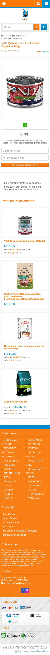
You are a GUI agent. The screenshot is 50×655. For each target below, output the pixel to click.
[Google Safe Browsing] (28, 635)
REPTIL (32, 477)
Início (5, 36)
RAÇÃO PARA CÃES (17, 36)
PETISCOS (34, 444)
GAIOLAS (8, 490)
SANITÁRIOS (35, 485)
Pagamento (9, 526)
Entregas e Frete (11, 522)
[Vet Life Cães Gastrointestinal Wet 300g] (25, 232)
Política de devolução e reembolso (20, 531)
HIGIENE (8, 494)
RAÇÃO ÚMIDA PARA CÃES (11, 39)
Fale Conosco (10, 514)
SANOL (32, 490)
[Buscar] (36, 27)
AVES (7, 477)
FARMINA (45, 51)
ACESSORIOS (11, 461)
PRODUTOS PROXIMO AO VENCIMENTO (9, 452)
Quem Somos (10, 518)
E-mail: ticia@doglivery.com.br (16, 583)
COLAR (8, 485)
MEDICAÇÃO (35, 440)
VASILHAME (34, 498)
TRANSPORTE (36, 494)
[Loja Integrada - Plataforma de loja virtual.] (25, 651)
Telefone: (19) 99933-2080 (15, 577)
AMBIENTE (9, 469)
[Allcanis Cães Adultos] (25, 393)
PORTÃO (33, 448)
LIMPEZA (8, 498)
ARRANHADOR (12, 473)
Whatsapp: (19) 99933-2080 (15, 580)
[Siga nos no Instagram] (27, 590)
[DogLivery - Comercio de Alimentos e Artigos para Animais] (25, 14)
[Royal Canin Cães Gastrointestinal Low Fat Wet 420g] (25, 339)
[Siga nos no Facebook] (23, 590)
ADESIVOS (9, 465)
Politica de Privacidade (14, 535)
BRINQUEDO (10, 481)
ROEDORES (34, 481)
